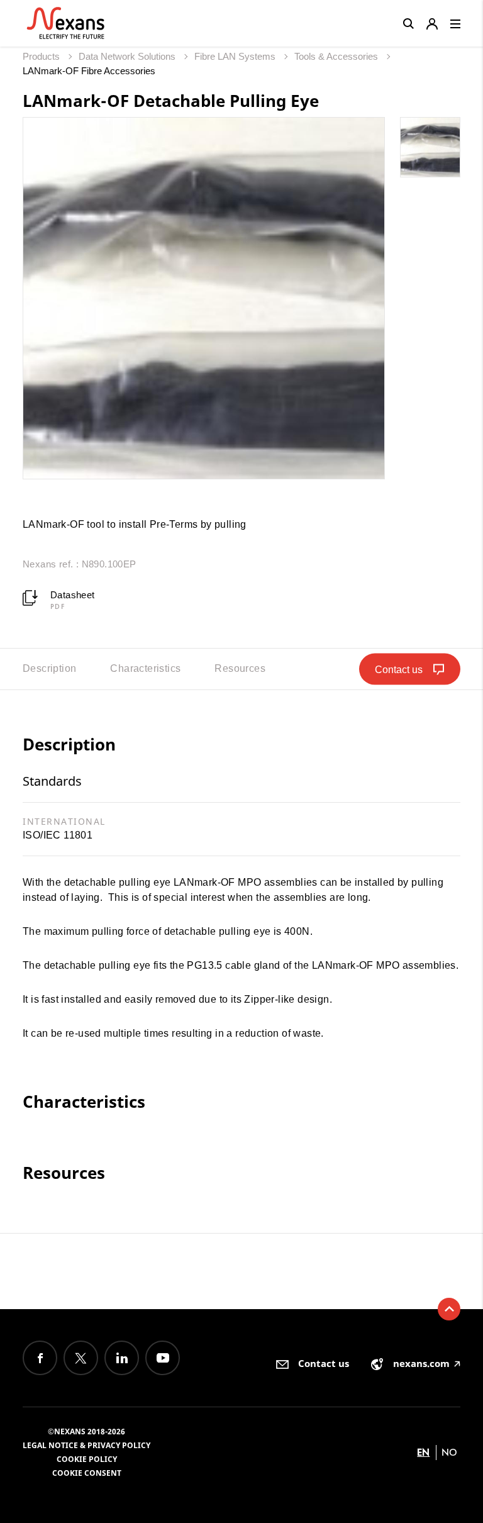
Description (49, 668)
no (449, 1452)
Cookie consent (86, 1473)
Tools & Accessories (337, 56)
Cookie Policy (87, 1459)
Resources (239, 668)
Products (42, 56)
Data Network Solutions (128, 56)
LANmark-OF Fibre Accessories (89, 70)
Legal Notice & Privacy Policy (86, 1445)
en (423, 1452)
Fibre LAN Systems (236, 56)
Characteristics (145, 668)
